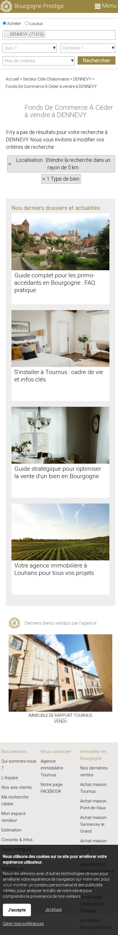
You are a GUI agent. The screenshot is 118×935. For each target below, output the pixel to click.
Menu (109, 5)
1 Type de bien (63, 179)
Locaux (36, 23)
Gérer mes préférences (23, 923)
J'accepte (17, 910)
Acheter (13, 23)
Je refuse (53, 909)
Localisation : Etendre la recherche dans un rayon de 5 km (63, 163)
